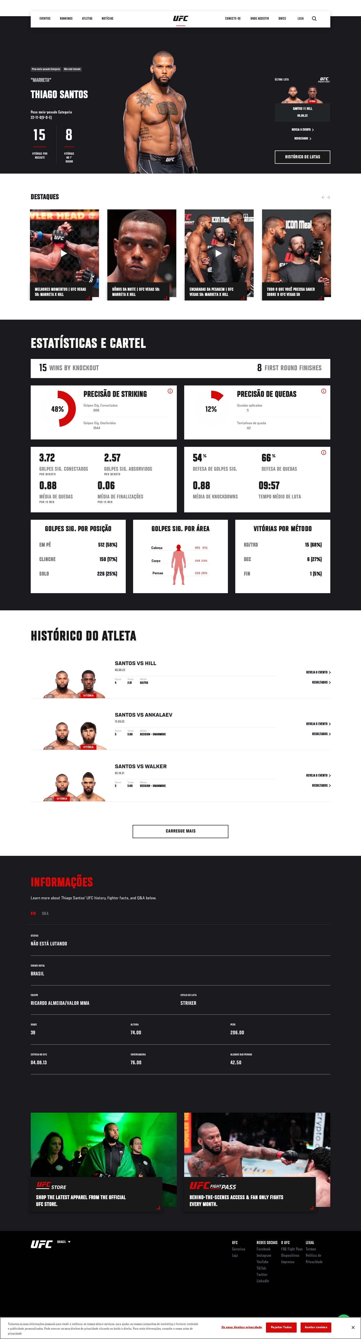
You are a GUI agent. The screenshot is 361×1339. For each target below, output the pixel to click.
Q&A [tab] (45, 914)
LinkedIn (263, 1281)
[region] (180, 1328)
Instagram (264, 1256)
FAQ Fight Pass (292, 1249)
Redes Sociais (267, 1243)
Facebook (264, 1249)
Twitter (262, 1275)
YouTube (262, 1262)
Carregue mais (180, 831)
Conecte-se (233, 19)
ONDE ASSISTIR (259, 19)
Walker (156, 767)
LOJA (301, 19)
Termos (311, 1249)
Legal (310, 1243)
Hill (150, 664)
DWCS (282, 19)
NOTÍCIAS (107, 19)
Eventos (45, 19)
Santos (125, 664)
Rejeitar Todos (281, 1327)
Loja (235, 1256)
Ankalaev (158, 715)
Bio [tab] (33, 914)
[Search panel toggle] (314, 18)
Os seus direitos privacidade (242, 1327)
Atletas (87, 19)
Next (328, 197)
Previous (323, 197)
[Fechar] (353, 1327)
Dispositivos (290, 1256)
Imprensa (287, 1262)
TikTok (261, 1268)
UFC (234, 1243)
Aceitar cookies (316, 1327)
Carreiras (238, 1249)
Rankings (66, 19)
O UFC (285, 1243)
